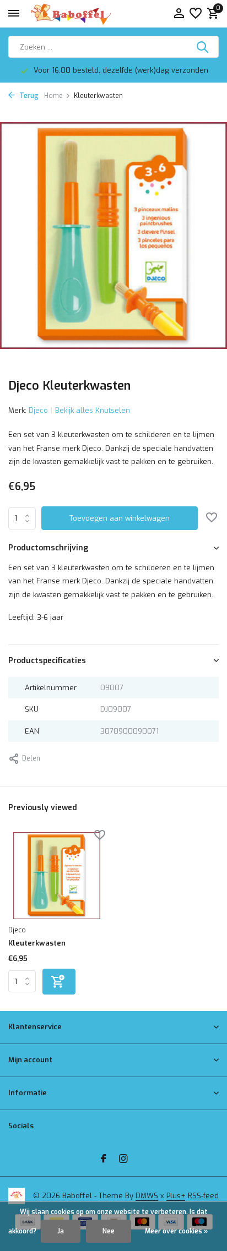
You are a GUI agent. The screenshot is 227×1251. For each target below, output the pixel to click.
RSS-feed (203, 1195)
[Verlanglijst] (196, 14)
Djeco (38, 410)
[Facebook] (103, 1159)
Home (53, 95)
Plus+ (175, 1195)
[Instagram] (123, 1159)
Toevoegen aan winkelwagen (119, 518)
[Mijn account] (179, 14)
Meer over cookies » (176, 1231)
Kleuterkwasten (37, 943)
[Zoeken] (203, 46)
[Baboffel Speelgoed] (71, 14)
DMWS (147, 1195)
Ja (60, 1231)
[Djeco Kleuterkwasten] (56, 875)
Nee (108, 1231)
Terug (28, 95)
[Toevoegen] (58, 982)
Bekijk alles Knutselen (92, 410)
